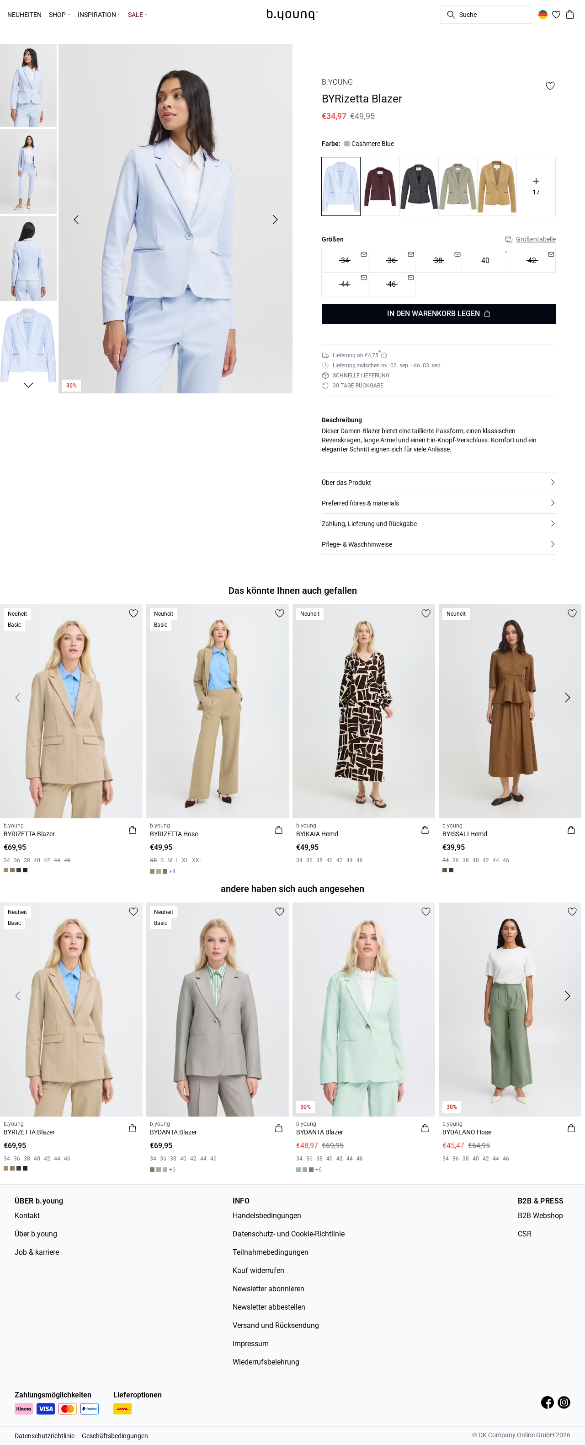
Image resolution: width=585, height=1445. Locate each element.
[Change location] (543, 14)
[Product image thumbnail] (28, 84)
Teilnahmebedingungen (270, 1252)
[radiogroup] (439, 272)
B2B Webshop (540, 1215)
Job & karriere (37, 1252)
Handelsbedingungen (267, 1215)
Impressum (251, 1343)
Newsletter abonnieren (268, 1288)
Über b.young (36, 1234)
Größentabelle (536, 239)
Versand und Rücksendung (276, 1325)
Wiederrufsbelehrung (266, 1362)
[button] (439, 482)
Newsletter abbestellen (269, 1307)
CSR (525, 1234)
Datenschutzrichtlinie (44, 1436)
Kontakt (27, 1215)
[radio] (485, 261)
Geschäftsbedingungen (115, 1436)
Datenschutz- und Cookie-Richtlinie (289, 1234)
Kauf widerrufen (258, 1270)
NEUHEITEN (24, 14)
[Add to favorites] (550, 86)
